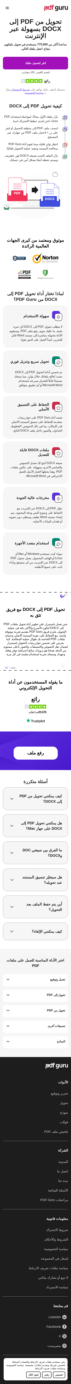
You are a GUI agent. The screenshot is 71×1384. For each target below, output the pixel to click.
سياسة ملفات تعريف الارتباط (49, 1368)
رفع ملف (35, 752)
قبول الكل (33, 1374)
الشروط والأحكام (56, 1239)
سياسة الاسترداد (57, 1287)
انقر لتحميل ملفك (35, 63)
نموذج (64, 1112)
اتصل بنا (62, 1171)
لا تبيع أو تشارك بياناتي (53, 1277)
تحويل (64, 1103)
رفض (46, 1374)
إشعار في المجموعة (54, 1258)
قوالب (64, 1122)
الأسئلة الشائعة (58, 1190)
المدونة (63, 1162)
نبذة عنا (63, 1181)
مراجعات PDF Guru (54, 1200)
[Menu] (7, 8)
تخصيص (59, 1374)
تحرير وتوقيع (59, 1093)
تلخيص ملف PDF (56, 1131)
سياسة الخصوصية (15, 1365)
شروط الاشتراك (57, 1230)
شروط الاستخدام (20, 89)
